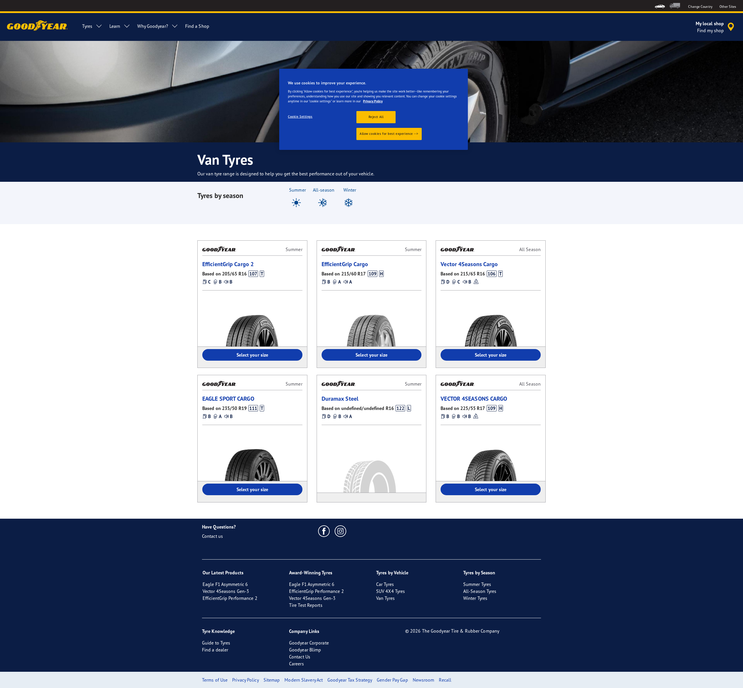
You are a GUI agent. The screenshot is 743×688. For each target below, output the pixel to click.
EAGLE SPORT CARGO (228, 398)
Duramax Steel (340, 398)
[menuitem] (660, 5)
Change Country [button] (700, 6)
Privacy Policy (373, 101)
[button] (253, 273)
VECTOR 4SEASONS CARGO (474, 398)
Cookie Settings (300, 117)
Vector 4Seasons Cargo (469, 264)
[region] (373, 109)
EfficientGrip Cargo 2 (228, 264)
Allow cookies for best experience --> (389, 134)
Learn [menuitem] (114, 26)
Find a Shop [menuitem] (197, 26)
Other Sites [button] (727, 6)
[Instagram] (341, 530)
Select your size (252, 355)
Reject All (376, 117)
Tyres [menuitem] (87, 26)
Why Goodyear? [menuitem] (152, 26)
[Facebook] (324, 530)
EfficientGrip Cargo (345, 264)
